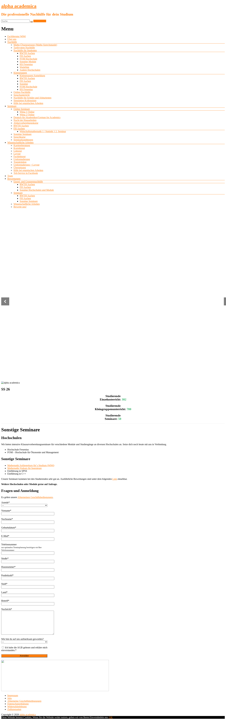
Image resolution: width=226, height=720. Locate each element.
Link (114, 479)
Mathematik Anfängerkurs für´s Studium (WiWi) (30, 465)
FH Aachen (25, 56)
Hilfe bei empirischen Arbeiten (28, 103)
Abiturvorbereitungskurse (26, 123)
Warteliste (24, 67)
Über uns (11, 39)
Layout (17, 153)
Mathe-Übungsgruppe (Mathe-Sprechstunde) (35, 45)
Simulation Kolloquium (25, 100)
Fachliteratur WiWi (16, 36)
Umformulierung (22, 159)
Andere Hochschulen (30, 70)
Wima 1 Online (27, 112)
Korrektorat (19, 148)
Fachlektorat (20, 156)
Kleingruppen (20, 72)
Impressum (12, 695)
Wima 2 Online (27, 114)
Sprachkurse (20, 137)
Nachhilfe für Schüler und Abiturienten (32, 97)
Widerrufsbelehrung (17, 706)
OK (111, 717)
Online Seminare (22, 109)
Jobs (9, 698)
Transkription (20, 162)
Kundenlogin (39, 21)
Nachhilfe (12, 42)
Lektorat (18, 151)
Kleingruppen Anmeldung (32, 75)
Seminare (11, 106)
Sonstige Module (28, 61)
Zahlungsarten (14, 709)
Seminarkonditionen (23, 139)
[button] (5, 301)
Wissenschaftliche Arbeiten (20, 142)
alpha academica (18, 6)
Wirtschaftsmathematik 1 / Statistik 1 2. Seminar (43, 131)
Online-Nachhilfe (22, 92)
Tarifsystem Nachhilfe (24, 47)
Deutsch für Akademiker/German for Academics (37, 117)
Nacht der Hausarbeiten (25, 120)
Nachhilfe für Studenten (25, 50)
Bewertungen (13, 178)
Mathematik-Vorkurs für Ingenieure (24, 468)
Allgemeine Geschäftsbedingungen (24, 701)
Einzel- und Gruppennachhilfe (28, 181)
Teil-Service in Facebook (26, 173)
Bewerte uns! (20, 206)
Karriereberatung (22, 145)
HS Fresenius (26, 64)
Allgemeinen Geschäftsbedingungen (35, 497)
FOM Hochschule (28, 59)
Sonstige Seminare (23, 134)
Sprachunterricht (22, 95)
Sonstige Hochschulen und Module (37, 190)
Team (10, 176)
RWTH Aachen (27, 53)
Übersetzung (20, 167)
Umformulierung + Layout (26, 164)
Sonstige (24, 84)
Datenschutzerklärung (18, 703)
